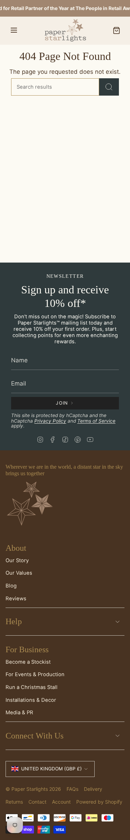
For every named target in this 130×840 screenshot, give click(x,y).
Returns (14, 802)
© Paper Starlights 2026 (33, 789)
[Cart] (116, 30)
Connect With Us (34, 735)
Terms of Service (96, 421)
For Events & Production (35, 674)
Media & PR (19, 712)
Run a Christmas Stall (32, 687)
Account (61, 802)
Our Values (19, 573)
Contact (37, 802)
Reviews (16, 598)
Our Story (17, 560)
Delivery (93, 789)
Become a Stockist (28, 662)
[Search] (109, 87)
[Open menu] (14, 30)
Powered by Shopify (99, 802)
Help (14, 621)
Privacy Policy (50, 421)
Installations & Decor (31, 700)
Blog (11, 586)
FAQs (72, 789)
